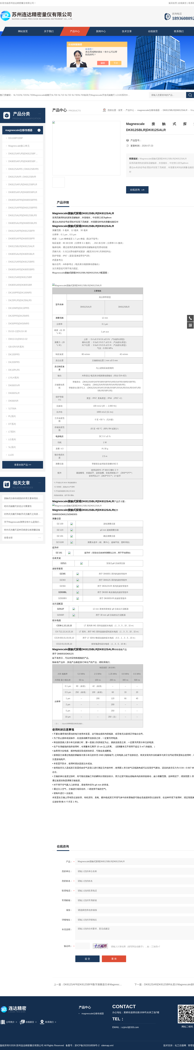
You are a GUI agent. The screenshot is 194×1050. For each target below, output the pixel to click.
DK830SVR (14, 385)
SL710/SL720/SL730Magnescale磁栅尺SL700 (35, 95)
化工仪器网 (180, 1045)
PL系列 (12, 416)
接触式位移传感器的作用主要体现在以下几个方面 (23, 498)
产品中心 (75, 31)
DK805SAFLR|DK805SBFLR (22, 192)
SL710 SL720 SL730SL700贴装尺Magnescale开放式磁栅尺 (86, 95)
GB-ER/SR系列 (16, 346)
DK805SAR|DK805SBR (20, 285)
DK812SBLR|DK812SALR (21, 246)
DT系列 (12, 424)
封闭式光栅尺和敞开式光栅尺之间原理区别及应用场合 (23, 514)
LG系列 (12, 439)
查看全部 (8, 537)
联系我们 (179, 31)
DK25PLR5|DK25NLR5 (20, 300)
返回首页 (173, 3)
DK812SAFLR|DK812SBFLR (22, 184)
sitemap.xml (107, 1045)
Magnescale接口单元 (19, 146)
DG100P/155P (15, 138)
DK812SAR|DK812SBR (20, 277)
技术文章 (127, 31)
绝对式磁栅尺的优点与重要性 (18, 506)
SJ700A (12, 408)
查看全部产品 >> (22, 464)
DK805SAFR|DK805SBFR (21, 238)
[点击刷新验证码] (100, 946)
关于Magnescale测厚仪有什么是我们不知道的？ (23, 522)
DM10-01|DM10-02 (17, 339)
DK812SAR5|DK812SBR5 (21, 261)
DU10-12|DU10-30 (17, 331)
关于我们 (49, 31)
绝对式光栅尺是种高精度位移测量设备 (22, 530)
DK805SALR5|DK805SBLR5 (22, 223)
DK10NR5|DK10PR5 (18, 308)
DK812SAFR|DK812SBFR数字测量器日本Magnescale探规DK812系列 (102, 984)
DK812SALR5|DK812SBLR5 (22, 215)
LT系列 (11, 431)
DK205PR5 (14, 362)
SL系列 (12, 447)
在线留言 (182, 3)
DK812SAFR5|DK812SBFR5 (22, 207)
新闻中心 (101, 31)
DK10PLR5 (14, 370)
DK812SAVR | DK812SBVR (22, 176)
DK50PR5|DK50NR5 (18, 323)
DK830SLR (14, 393)
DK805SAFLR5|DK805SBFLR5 (24, 161)
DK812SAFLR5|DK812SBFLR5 (24, 153)
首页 (120, 110)
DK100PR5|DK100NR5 (20, 292)
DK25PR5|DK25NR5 (18, 316)
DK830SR (13, 400)
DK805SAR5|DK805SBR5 (21, 269)
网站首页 (23, 31)
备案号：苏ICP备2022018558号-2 (82, 1045)
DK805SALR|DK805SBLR (21, 254)
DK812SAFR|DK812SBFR (21, 231)
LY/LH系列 (13, 377)
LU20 (11, 455)
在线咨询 (135, 189)
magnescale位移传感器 (18, 130)
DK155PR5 (14, 354)
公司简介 (10, 1022)
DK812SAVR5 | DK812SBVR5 (23, 169)
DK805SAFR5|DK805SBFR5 (22, 200)
